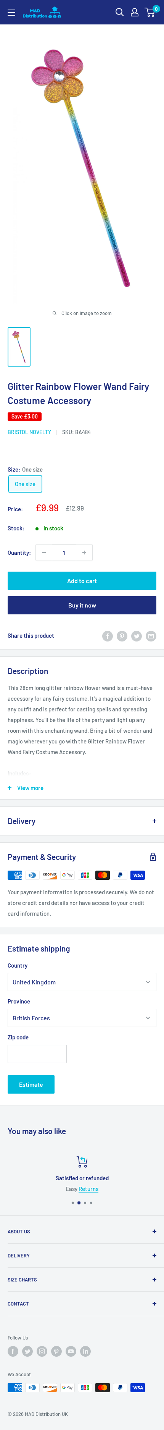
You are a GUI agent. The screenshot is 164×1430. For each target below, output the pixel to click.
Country (17, 965)
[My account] (134, 12)
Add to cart (82, 580)
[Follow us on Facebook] (13, 1351)
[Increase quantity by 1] (84, 553)
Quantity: (19, 552)
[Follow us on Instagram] (42, 1351)
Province (19, 1001)
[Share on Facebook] (107, 635)
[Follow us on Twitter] (27, 1351)
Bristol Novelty (29, 432)
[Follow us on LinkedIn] (85, 1351)
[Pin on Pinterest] (122, 635)
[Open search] (120, 12)
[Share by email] (151, 635)
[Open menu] (11, 13)
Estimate (31, 1084)
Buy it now (82, 605)
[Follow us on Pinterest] (56, 1351)
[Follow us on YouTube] (71, 1351)
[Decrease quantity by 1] (44, 553)
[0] (150, 12)
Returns (88, 1188)
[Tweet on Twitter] (136, 635)
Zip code (18, 1037)
